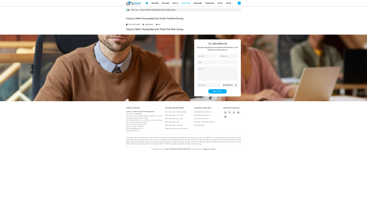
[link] (133, 3)
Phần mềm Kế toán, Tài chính (174, 115)
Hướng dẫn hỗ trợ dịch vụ (202, 115)
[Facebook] (230, 112)
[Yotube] (225, 117)
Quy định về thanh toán (201, 118)
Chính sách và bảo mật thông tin (204, 122)
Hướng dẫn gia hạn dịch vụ (202, 112)
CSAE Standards (199, 125)
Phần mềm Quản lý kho (172, 122)
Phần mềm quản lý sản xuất (173, 125)
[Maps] (225, 112)
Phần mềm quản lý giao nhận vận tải (176, 128)
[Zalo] (238, 112)
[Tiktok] (234, 112)
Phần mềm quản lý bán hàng (174, 118)
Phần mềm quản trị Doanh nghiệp (175, 112)
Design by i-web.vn (209, 149)
